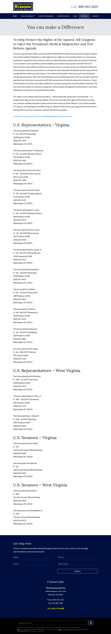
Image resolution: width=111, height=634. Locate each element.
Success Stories (63, 16)
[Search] (91, 623)
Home (15, 16)
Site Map (33, 631)
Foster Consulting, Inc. (38, 629)
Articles (84, 16)
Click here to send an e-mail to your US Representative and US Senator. (42, 116)
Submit (77, 571)
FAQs (75, 16)
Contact (95, 16)
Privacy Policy (67, 627)
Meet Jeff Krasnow (46, 16)
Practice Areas (27, 16)
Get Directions (54, 608)
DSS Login (41, 631)
